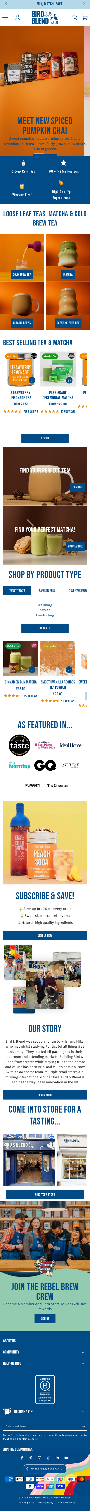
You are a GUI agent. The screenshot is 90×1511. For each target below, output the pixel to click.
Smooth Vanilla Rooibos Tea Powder (58, 685)
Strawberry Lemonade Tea (20, 395)
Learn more (45, 1095)
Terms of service (66, 1502)
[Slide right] (83, 4)
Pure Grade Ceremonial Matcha (58, 395)
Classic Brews (22, 323)
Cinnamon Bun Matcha (21, 682)
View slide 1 (39, 151)
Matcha (68, 275)
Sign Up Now (45, 936)
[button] (74, 17)
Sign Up (45, 1319)
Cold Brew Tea (22, 275)
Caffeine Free (47, 591)
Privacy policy (45, 1502)
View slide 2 (51, 151)
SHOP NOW (45, 143)
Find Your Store (45, 1195)
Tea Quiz (78, 487)
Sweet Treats (17, 591)
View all (45, 438)
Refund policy (26, 1502)
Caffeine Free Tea (68, 323)
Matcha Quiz (75, 546)
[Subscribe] (84, 1426)
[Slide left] (6, 4)
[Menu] (5, 17)
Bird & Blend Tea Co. (38, 1497)
